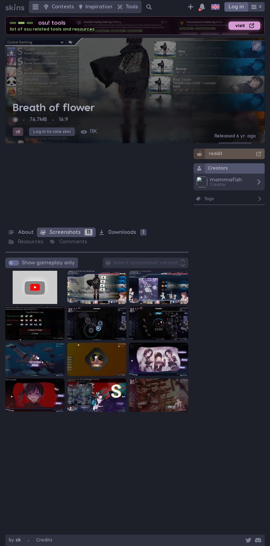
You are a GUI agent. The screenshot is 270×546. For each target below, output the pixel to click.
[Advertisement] (96, 185)
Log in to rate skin (52, 132)
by (15, 540)
